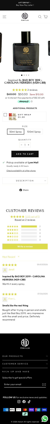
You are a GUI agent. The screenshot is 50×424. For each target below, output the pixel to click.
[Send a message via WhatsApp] (45, 419)
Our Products (12, 356)
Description (25, 181)
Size (25, 126)
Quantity (25, 140)
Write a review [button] (25, 246)
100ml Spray (34, 131)
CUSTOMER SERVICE (15, 364)
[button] (20, 89)
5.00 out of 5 (32, 216)
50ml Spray (15, 131)
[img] (9, 264)
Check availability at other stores (21, 170)
